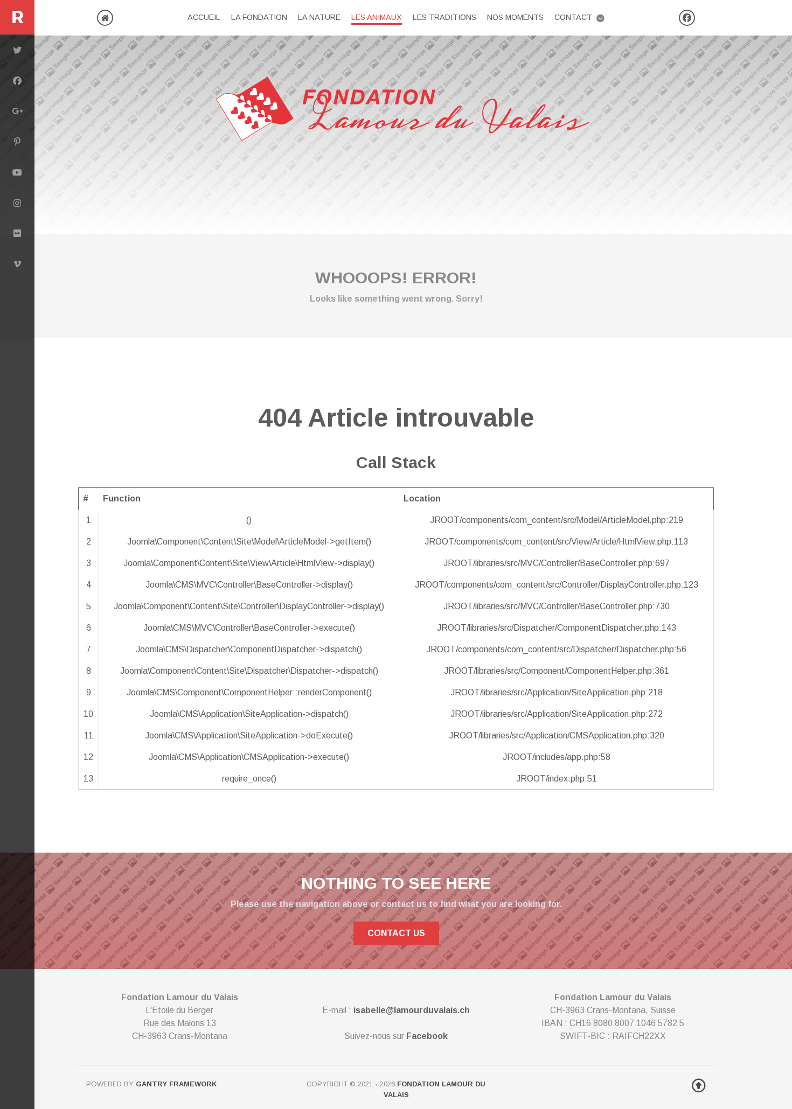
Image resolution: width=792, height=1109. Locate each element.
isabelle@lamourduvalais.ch (411, 1010)
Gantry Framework (176, 1084)
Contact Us (396, 933)
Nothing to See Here (396, 883)
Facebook (427, 1036)
